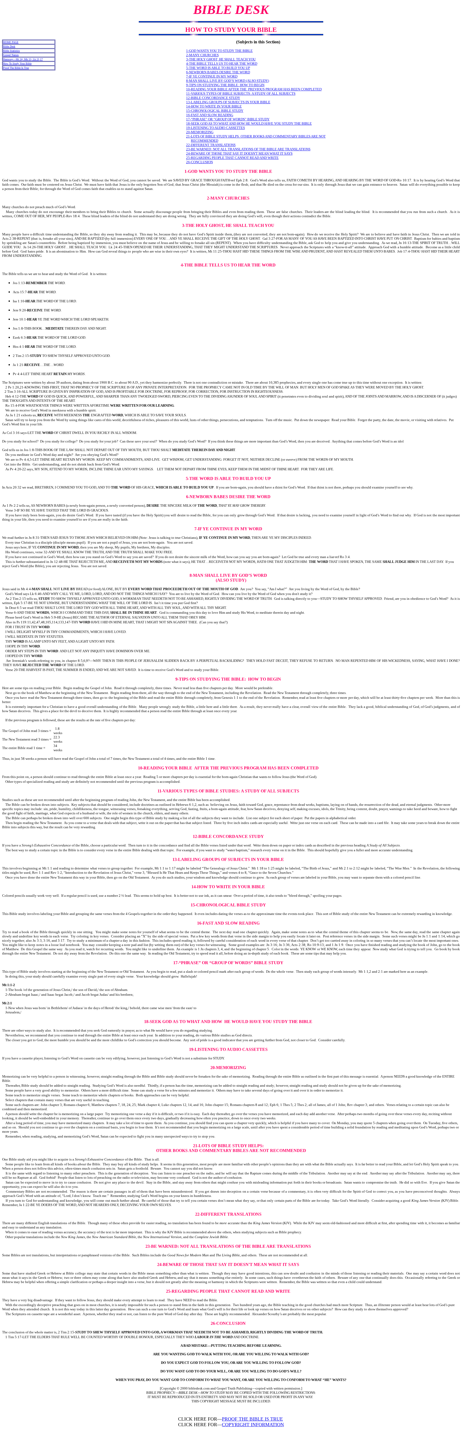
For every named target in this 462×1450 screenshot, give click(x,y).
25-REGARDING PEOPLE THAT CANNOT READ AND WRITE (232, 158)
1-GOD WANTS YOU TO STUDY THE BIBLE (219, 51)
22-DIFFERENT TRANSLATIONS (211, 145)
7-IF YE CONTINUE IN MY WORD (211, 76)
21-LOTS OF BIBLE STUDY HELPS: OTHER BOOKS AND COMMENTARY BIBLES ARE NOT (256, 136)
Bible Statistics (11, 50)
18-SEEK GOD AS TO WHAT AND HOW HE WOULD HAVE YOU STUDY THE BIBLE (249, 123)
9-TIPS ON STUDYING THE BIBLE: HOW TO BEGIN (225, 85)
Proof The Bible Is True (16, 67)
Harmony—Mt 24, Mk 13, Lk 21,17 (23, 59)
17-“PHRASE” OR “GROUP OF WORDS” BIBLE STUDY (228, 119)
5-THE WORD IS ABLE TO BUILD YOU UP (218, 68)
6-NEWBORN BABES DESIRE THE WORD (218, 72)
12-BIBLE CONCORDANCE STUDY (213, 98)
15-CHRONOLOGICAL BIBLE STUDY (214, 111)
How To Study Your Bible (17, 63)
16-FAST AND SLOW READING (209, 115)
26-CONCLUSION (199, 162)
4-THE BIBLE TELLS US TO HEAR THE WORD (221, 64)
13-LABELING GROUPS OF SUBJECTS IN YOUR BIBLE (228, 102)
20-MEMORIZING (199, 132)
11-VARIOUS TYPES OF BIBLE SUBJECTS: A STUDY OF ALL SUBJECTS (240, 93)
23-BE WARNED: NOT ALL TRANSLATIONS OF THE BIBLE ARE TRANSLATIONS (248, 149)
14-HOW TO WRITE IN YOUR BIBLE (214, 106)
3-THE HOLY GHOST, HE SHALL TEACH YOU (221, 59)
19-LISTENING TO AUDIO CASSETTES (215, 128)
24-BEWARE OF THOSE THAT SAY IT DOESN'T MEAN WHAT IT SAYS (239, 153)
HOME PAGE (10, 42)
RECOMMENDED (204, 141)
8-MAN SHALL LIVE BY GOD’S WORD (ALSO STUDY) (227, 81)
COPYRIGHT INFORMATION (253, 1424)
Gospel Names (11, 55)
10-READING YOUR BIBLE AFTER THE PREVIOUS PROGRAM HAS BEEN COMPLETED (254, 89)
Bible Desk (9, 46)
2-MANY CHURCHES (202, 55)
